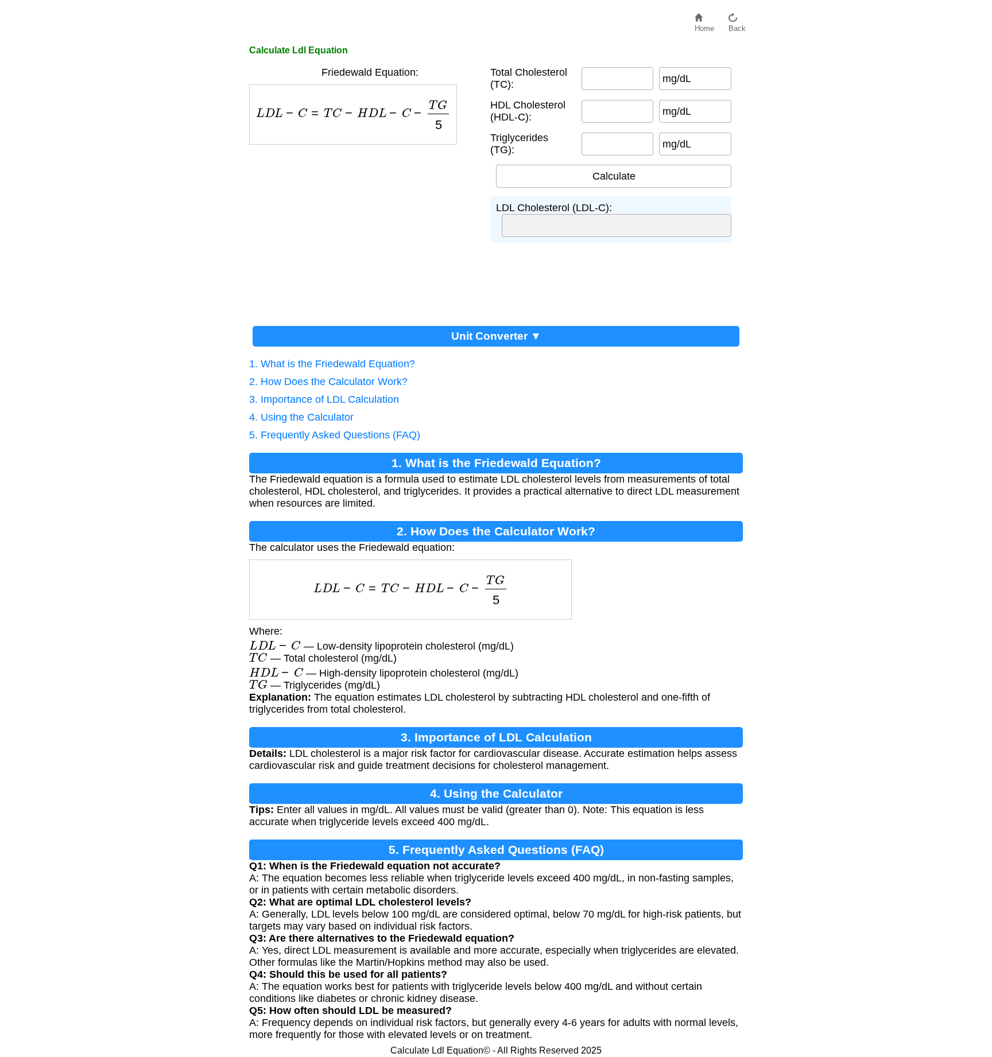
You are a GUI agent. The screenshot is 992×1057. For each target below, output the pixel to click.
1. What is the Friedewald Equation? (332, 364)
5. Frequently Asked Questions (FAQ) (334, 435)
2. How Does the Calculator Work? (328, 381)
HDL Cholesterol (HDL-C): (527, 111)
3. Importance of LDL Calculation (324, 399)
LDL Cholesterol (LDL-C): (554, 207)
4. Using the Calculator (301, 417)
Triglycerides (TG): (519, 144)
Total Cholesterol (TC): (528, 78)
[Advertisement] (364, 230)
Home (704, 25)
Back (737, 25)
